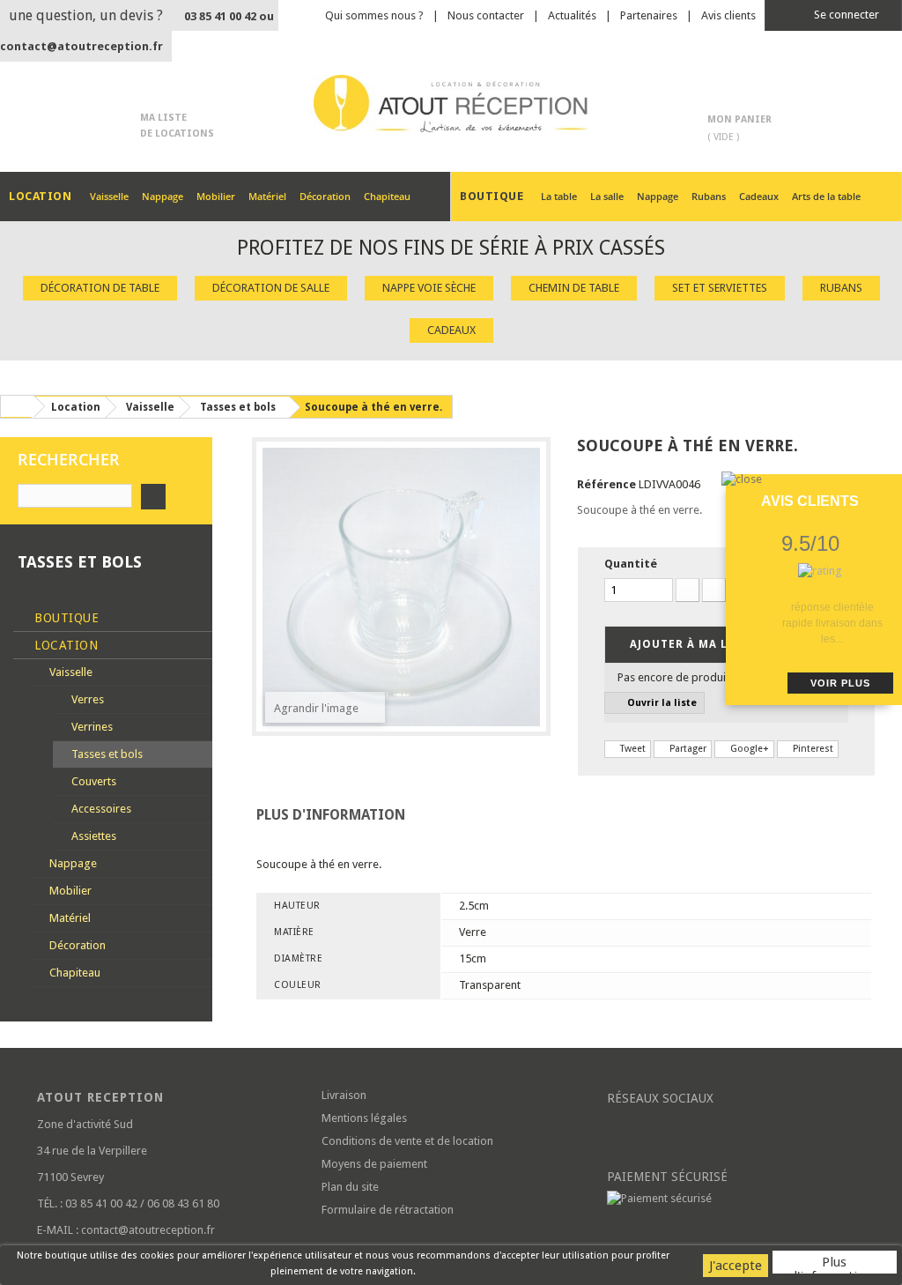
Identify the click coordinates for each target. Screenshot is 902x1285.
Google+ (748, 748)
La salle (607, 196)
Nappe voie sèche (429, 287)
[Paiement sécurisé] (736, 1199)
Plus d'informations (834, 1264)
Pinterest (811, 748)
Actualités (572, 15)
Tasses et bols (106, 754)
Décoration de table (100, 287)
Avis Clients (810, 501)
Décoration (325, 196)
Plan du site (350, 1186)
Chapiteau (387, 196)
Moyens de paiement (374, 1163)
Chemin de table (574, 287)
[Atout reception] (451, 103)
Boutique (65, 618)
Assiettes (92, 836)
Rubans (708, 196)
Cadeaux (759, 196)
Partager (686, 748)
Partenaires (648, 15)
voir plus (840, 683)
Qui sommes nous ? (374, 15)
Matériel (267, 196)
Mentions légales (364, 1118)
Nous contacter (485, 15)
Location (65, 645)
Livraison (344, 1095)
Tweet (631, 748)
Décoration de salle (270, 287)
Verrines (91, 726)
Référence (606, 484)
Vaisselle (109, 196)
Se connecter (845, 14)
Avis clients (728, 15)
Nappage (162, 196)
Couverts (92, 781)
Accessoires (100, 808)
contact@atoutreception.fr (81, 46)
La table (559, 196)
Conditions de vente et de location (407, 1141)
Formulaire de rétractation (388, 1209)
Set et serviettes (719, 287)
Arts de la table (826, 196)
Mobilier (215, 196)
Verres (86, 699)
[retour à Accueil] (16, 406)
